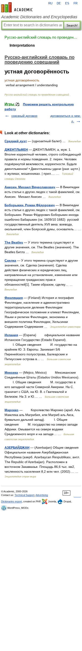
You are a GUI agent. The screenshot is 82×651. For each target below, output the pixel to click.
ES (67, 3)
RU (50, 3)
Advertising (42, 495)
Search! (72, 25)
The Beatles (14, 242)
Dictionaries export (11, 501)
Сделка (10, 260)
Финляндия (14, 298)
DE (59, 3)
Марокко (11, 410)
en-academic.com (17, 7)
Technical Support (24, 495)
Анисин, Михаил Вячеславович (30, 187)
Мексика (11, 372)
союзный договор (24, 116)
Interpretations (22, 45)
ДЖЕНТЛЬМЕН (16, 149)
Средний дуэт (16, 141)
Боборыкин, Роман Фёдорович (30, 205)
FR (75, 3)
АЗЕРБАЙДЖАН (17, 447)
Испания (11, 335)
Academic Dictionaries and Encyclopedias (39, 17)
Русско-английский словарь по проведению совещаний (41, 37)
